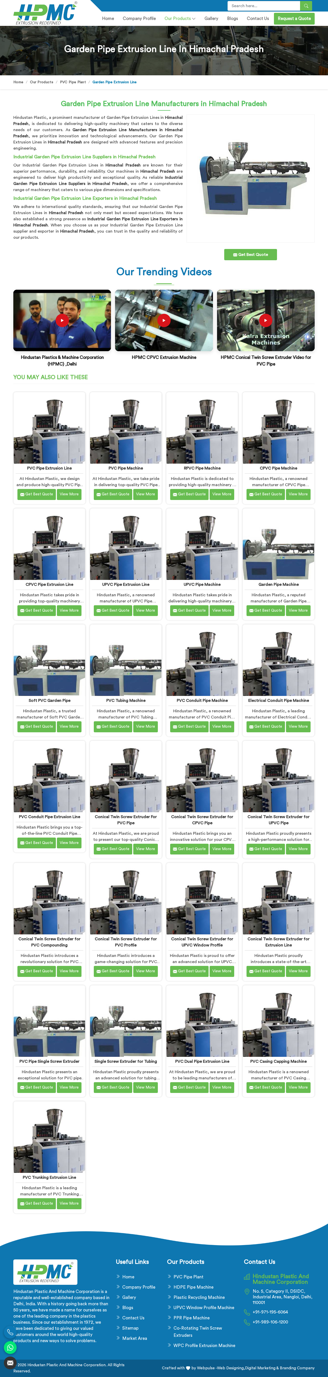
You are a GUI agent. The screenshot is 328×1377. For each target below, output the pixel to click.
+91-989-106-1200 (270, 1322)
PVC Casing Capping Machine (278, 1061)
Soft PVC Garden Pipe (49, 700)
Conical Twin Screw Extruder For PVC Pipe (126, 820)
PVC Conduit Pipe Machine (202, 700)
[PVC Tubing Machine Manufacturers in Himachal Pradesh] (125, 660)
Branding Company (297, 1368)
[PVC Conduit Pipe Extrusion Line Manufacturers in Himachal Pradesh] (49, 776)
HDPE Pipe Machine (193, 1287)
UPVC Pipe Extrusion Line (125, 584)
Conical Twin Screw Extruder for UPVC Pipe (279, 820)
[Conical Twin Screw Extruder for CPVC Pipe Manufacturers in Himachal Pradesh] (202, 776)
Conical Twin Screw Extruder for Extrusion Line (279, 942)
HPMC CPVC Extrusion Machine (164, 357)
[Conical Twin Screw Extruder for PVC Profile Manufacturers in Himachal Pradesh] (125, 898)
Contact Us (258, 18)
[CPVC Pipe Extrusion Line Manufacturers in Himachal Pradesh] (49, 544)
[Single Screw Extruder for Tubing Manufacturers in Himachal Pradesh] (125, 1021)
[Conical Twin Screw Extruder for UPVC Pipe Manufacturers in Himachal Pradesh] (278, 776)
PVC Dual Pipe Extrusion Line (202, 1061)
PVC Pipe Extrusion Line (49, 468)
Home (108, 18)
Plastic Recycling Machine (199, 1297)
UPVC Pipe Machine (202, 584)
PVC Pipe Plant (73, 82)
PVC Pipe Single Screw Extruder (49, 1061)
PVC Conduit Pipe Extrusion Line (49, 817)
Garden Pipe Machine (279, 584)
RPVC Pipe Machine (202, 468)
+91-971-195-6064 (270, 1312)
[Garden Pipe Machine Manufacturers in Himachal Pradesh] (278, 544)
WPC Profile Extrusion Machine (204, 1345)
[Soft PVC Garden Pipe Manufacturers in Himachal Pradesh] (49, 660)
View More (69, 494)
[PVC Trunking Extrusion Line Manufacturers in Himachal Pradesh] (49, 1137)
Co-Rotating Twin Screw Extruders (197, 1332)
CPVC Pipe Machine (278, 468)
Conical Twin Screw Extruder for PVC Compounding (49, 942)
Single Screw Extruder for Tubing (126, 1061)
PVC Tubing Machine (126, 700)
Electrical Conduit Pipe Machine (278, 700)
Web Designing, (231, 1368)
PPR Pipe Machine (191, 1318)
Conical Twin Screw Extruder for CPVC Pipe (202, 820)
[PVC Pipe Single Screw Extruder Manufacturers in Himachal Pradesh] (49, 1021)
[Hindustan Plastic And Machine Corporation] (48, 13)
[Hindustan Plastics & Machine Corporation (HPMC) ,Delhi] (62, 320)
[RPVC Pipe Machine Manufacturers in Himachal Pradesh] (202, 428)
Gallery (211, 18)
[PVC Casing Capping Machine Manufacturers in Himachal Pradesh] (278, 1021)
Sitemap (130, 1328)
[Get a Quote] (10, 1363)
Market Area (134, 1338)
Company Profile (138, 1287)
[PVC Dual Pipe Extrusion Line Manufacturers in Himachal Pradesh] (202, 1021)
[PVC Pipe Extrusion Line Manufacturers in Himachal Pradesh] (49, 428)
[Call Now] (10, 1332)
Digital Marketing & (262, 1368)
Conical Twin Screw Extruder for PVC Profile (126, 942)
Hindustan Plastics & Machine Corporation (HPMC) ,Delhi (62, 360)
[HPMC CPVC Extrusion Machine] (164, 320)
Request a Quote (294, 18)
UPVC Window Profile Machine (203, 1308)
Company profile (139, 18)
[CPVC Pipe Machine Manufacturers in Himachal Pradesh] (278, 428)
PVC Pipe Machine (126, 468)
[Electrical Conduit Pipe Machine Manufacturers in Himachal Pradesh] (278, 660)
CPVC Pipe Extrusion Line (49, 584)
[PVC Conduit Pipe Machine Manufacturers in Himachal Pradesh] (202, 660)
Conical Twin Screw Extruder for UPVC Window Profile (202, 942)
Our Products (178, 18)
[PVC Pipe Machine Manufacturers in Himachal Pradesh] (125, 428)
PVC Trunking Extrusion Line (49, 1177)
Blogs (232, 18)
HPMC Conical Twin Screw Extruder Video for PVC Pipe (266, 360)
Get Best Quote (38, 494)
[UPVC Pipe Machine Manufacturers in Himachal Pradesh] (202, 544)
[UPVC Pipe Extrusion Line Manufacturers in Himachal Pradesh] (125, 544)
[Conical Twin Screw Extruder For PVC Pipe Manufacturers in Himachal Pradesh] (125, 776)
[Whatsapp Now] (10, 1347)
